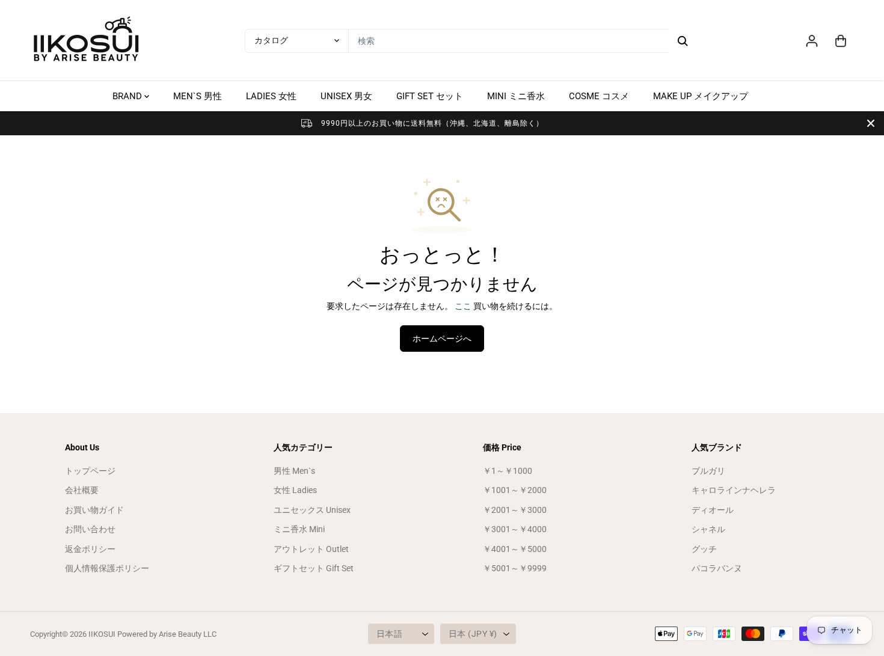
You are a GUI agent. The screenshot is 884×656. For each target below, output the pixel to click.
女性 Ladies (295, 490)
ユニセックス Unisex (312, 510)
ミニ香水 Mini (299, 529)
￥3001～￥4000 (515, 529)
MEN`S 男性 (197, 96)
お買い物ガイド (94, 510)
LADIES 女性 (271, 96)
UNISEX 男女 (346, 96)
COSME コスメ (599, 96)
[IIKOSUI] (87, 40)
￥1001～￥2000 (515, 490)
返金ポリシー (90, 549)
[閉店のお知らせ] (871, 123)
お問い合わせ (90, 529)
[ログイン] (812, 41)
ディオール (713, 510)
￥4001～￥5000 (515, 549)
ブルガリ (708, 471)
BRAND (128, 96)
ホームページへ (442, 338)
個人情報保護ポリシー (107, 568)
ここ (463, 306)
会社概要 (82, 490)
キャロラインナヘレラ (734, 490)
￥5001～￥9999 (515, 568)
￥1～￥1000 (507, 471)
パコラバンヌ (717, 568)
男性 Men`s (294, 471)
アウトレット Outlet (311, 549)
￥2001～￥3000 (515, 510)
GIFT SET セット (429, 96)
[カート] (840, 41)
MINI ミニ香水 (516, 96)
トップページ (90, 471)
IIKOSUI (101, 634)
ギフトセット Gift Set (314, 568)
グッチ (704, 549)
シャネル (708, 529)
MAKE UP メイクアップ (700, 96)
